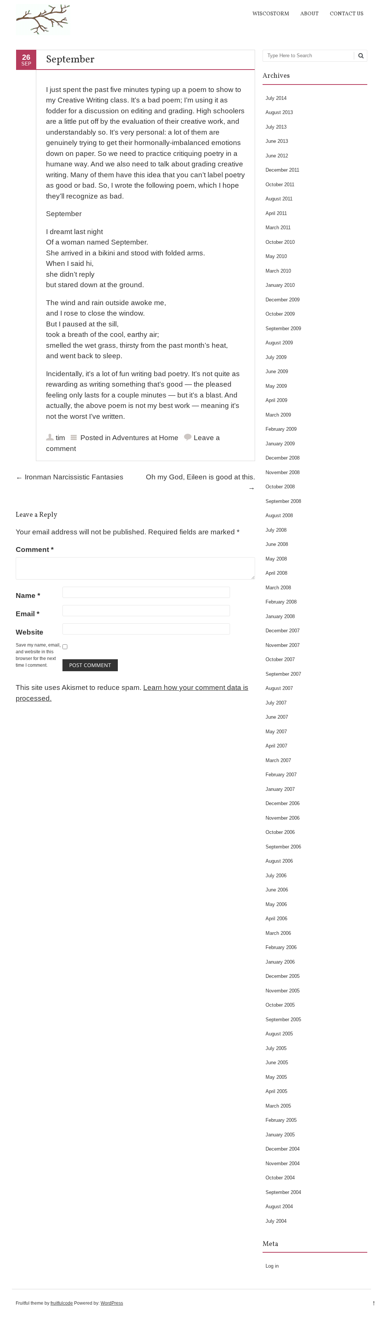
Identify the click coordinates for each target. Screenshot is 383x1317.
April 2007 (276, 746)
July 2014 (276, 98)
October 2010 (280, 242)
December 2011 (282, 170)
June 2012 (277, 156)
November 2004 (283, 1163)
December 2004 (283, 1149)
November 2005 (283, 991)
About (309, 14)
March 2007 (278, 760)
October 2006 (280, 832)
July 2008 (276, 530)
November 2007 (283, 645)
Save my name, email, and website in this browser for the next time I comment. (38, 655)
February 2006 (281, 947)
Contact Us (347, 14)
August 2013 (279, 112)
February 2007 (281, 774)
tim (60, 438)
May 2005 (276, 1077)
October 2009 (280, 314)
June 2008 (277, 544)
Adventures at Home (145, 438)
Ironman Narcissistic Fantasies (69, 477)
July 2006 (276, 875)
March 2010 (278, 271)
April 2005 (276, 1091)
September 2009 (283, 328)
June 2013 (277, 141)
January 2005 (280, 1135)
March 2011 (278, 227)
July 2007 (276, 703)
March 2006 (278, 933)
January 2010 (280, 285)
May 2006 (276, 904)
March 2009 (278, 415)
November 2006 (283, 818)
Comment (34, 549)
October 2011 (280, 184)
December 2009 (283, 300)
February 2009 (281, 429)
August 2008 (279, 515)
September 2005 (283, 1019)
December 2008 (283, 458)
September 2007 (283, 674)
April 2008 (276, 573)
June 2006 (277, 890)
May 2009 (276, 386)
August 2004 (279, 1206)
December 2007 (283, 630)
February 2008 (281, 602)
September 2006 (283, 847)
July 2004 (276, 1221)
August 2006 (279, 861)
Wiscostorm (270, 14)
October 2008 (280, 486)
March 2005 (278, 1106)
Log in (272, 1266)
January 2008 (280, 616)
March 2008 (278, 587)
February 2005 (281, 1120)
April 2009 (276, 400)
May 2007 (276, 731)
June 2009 (277, 371)
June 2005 (277, 1062)
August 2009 (279, 343)
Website (29, 632)
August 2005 (279, 1034)
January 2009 (280, 443)
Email (27, 614)
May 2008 (276, 559)
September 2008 (283, 501)
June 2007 (277, 717)
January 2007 (280, 789)
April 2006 (276, 918)
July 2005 (276, 1048)
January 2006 (280, 962)
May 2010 (276, 256)
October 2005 (280, 1005)
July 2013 (276, 127)
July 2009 (276, 357)
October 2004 (280, 1178)
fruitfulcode (61, 1303)
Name (28, 595)
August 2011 (279, 199)
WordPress (112, 1303)
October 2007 (280, 659)
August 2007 (279, 688)
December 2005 (283, 976)
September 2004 (283, 1192)
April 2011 (276, 213)
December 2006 (283, 803)
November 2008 (283, 472)
